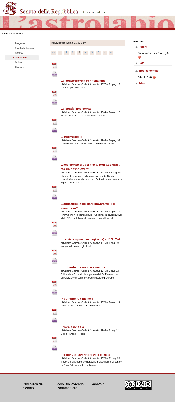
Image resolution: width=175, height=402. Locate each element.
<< (53, 52)
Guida (18, 62)
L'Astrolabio (15, 33)
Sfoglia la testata (24, 48)
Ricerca (18, 52)
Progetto (19, 43)
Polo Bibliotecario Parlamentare (70, 386)
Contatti (19, 67)
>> (111, 52)
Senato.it (97, 384)
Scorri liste (21, 57)
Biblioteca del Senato (33, 386)
